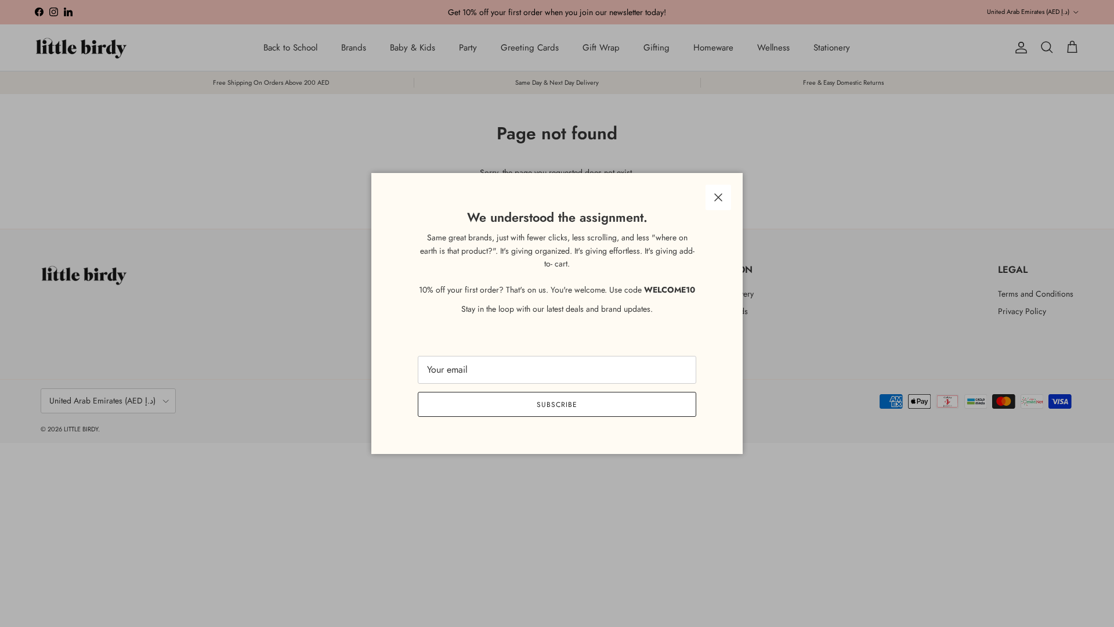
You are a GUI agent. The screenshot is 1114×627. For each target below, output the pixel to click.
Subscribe (557, 404)
